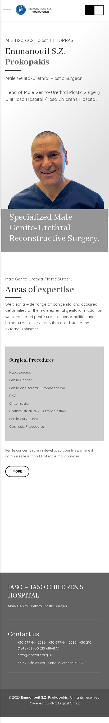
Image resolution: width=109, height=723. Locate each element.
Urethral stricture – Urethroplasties (37, 411)
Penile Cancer (20, 380)
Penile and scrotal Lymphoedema (37, 388)
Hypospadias (20, 372)
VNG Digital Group (65, 703)
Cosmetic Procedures (26, 426)
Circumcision (19, 403)
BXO (13, 395)
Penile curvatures (23, 419)
